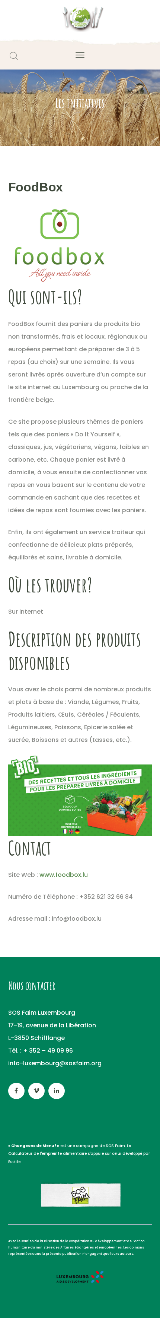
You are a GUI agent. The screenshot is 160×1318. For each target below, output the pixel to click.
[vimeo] (36, 1091)
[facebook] (16, 1091)
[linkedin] (56, 1091)
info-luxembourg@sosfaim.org (55, 1063)
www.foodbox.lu (63, 874)
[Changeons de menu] (80, 18)
